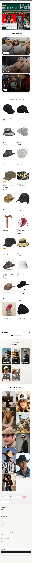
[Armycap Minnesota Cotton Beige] (3, 187)
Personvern (3, 558)
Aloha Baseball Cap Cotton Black (8, 119)
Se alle (29, 332)
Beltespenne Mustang (21, 185)
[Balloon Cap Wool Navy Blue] (20, 142)
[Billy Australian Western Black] (17, 298)
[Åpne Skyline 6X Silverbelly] (9, 454)
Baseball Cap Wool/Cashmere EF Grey (22, 208)
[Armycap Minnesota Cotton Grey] (6, 187)
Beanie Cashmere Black (21, 318)
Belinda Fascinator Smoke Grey (22, 162)
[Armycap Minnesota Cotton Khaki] (7, 187)
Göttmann (2, 520)
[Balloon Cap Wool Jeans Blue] (17, 142)
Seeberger (2, 521)
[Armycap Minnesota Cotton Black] (5, 187)
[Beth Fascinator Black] (18, 231)
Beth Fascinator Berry (21, 230)
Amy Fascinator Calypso (7, 318)
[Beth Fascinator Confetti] (20, 231)
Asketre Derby (5, 230)
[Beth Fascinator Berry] (17, 231)
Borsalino (2, 525)
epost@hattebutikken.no (7, 536)
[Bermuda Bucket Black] (17, 275)
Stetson (2, 518)
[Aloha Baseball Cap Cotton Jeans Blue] (6, 120)
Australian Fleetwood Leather (8, 297)
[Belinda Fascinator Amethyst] (17, 164)
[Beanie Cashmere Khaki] (21, 320)
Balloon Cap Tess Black (21, 118)
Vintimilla (2, 523)
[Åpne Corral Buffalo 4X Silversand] (9, 409)
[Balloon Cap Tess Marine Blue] (18, 120)
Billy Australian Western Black (22, 297)
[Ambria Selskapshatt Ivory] (6, 142)
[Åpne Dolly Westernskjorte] (9, 482)
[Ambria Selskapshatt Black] (3, 142)
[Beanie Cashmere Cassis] (20, 320)
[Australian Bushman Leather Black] (3, 165)
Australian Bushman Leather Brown (8, 275)
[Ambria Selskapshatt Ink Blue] (5, 142)
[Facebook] (15, 561)
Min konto (2, 509)
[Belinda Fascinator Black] (20, 164)
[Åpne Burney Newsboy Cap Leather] (9, 431)
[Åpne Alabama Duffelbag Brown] (9, 400)
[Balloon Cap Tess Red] (21, 120)
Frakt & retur (3, 511)
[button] (26, 2)
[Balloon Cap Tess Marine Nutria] (20, 120)
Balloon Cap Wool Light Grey (22, 141)
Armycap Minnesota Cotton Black (8, 252)
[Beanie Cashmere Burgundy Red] (18, 320)
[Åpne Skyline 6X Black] (21, 414)
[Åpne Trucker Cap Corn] (23, 436)
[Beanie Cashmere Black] (17, 320)
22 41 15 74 (5, 534)
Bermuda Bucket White (21, 274)
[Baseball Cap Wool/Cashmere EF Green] (18, 210)
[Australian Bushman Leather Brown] (5, 165)
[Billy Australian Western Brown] (18, 298)
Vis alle (16, 325)
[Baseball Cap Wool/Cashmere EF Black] (17, 210)
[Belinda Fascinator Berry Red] (18, 164)
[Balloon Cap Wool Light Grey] (18, 142)
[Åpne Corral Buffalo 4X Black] (23, 457)
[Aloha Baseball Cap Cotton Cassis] (5, 120)
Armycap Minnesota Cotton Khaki (8, 186)
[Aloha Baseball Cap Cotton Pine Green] (7, 120)
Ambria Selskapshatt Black (8, 141)
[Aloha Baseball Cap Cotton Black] (3, 120)
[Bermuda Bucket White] (18, 275)
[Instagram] (17, 561)
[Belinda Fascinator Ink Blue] (21, 164)
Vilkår (6, 558)
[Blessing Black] (17, 253)
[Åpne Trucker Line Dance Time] (23, 398)
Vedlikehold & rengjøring (5, 512)
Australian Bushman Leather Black (8, 163)
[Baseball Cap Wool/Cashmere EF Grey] (20, 210)
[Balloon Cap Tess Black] (17, 120)
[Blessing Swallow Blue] (18, 253)
